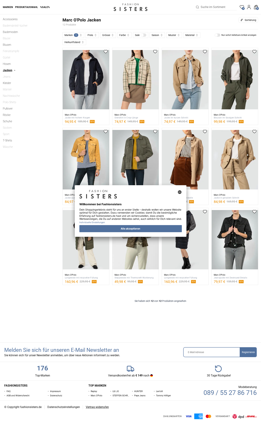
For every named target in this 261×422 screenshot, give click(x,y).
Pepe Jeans (139, 395)
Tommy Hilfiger (163, 395)
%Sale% (45, 7)
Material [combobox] (189, 35)
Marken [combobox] (70, 35)
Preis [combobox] (90, 35)
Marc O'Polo (96, 395)
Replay (94, 391)
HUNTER (138, 391)
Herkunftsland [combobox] (72, 42)
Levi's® (159, 391)
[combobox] (219, 7)
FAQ (8, 391)
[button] (140, 35)
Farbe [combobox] (122, 35)
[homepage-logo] (130, 7)
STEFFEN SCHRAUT (121, 395)
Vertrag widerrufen (97, 407)
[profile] (249, 7)
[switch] (143, 35)
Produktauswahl (26, 7)
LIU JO (116, 391)
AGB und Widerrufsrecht (18, 395)
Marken (8, 7)
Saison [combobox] (155, 35)
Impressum (55, 391)
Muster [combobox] (172, 35)
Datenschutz (56, 395)
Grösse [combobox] (106, 35)
